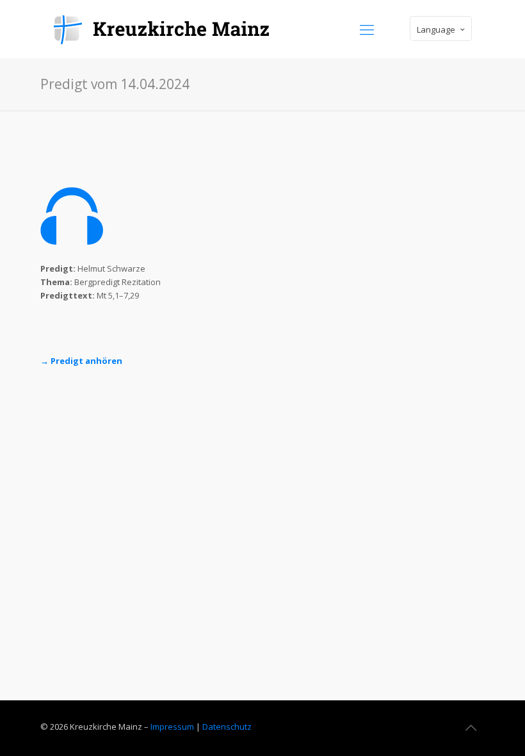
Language (436, 29)
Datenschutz (227, 726)
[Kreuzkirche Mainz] (170, 29)
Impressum (172, 726)
